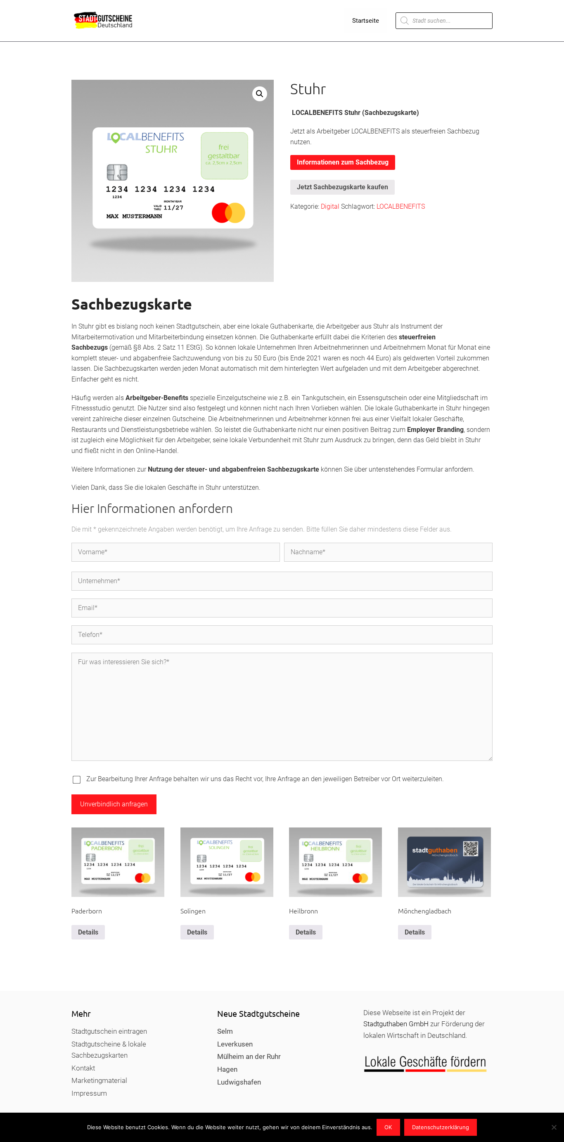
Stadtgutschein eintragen (109, 1031)
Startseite (365, 20)
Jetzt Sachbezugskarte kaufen (342, 187)
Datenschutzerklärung (440, 1127)
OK (388, 1127)
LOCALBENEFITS (401, 206)
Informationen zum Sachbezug (343, 162)
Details (88, 932)
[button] (259, 93)
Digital (330, 206)
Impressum (89, 1093)
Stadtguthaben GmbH (396, 1024)
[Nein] (554, 1127)
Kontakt (83, 1068)
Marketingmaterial (99, 1080)
